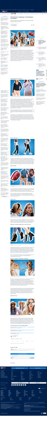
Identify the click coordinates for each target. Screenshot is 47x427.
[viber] (18, 385)
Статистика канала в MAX (4, 377)
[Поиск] (42, 12)
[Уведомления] (44, 12)
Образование (22, 379)
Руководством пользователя (27, 405)
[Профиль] (46, 12)
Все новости (4, 16)
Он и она (30, 371)
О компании (2, 371)
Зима (21, 371)
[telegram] (12, 385)
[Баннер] (13, 13)
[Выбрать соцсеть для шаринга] (34, 25)
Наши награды (3, 372)
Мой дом (22, 376)
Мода (21, 338)
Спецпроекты (39, 377)
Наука (21, 377)
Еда (11, 377)
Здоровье (12, 379)
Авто (12, 371)
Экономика (39, 376)
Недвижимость (23, 378)
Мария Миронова (15, 335)
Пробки (23, 11)
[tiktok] (25, 385)
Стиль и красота (17, 338)
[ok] (16, 385)
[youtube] (23, 385)
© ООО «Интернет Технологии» (4, 413)
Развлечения (31, 377)
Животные (12, 378)
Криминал (22, 372)
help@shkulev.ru (5, 408)
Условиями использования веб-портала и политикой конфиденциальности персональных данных (34, 406)
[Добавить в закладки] (32, 25)
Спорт (38, 371)
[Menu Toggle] (1, 12)
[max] (19, 385)
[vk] (14, 385)
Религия (30, 378)
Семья (30, 379)
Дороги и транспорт (13, 376)
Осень (30, 372)
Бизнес (12, 372)
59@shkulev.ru (8, 407)
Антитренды (12, 338)
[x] (21, 385)
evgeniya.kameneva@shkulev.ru (41, 402)
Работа (30, 376)
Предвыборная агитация (4, 376)
